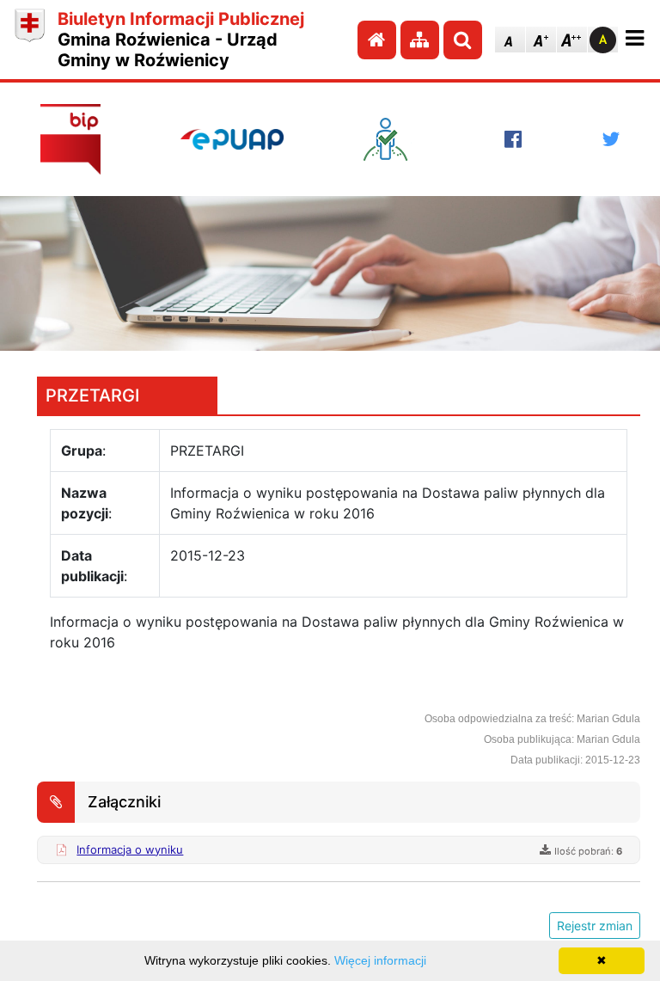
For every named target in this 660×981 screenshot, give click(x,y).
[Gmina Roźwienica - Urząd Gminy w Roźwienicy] (30, 40)
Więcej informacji (380, 960)
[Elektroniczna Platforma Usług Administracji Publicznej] (232, 139)
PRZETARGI (92, 395)
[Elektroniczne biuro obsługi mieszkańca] (394, 139)
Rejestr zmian (594, 925)
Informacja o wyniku (129, 849)
